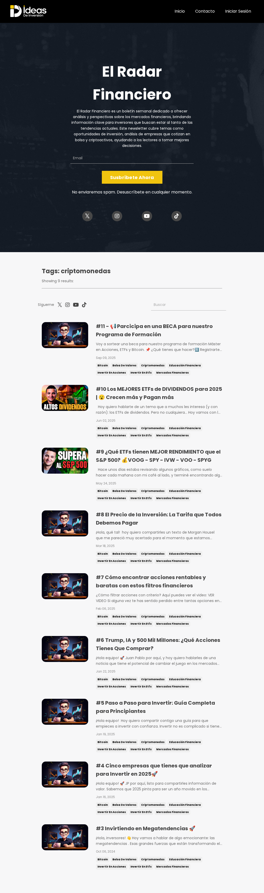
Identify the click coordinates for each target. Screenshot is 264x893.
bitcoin (102, 365)
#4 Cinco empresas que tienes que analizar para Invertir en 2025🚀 (154, 769)
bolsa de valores (124, 365)
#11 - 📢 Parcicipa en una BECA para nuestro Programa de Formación (154, 330)
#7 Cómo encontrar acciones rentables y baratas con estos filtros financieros (151, 581)
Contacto (205, 11)
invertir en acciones (111, 373)
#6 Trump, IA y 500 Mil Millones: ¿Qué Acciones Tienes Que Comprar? (158, 644)
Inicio (180, 11)
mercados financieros (172, 373)
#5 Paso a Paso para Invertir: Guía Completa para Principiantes (155, 707)
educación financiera (185, 365)
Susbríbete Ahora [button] (132, 177)
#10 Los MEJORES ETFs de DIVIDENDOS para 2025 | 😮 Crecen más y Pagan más (159, 393)
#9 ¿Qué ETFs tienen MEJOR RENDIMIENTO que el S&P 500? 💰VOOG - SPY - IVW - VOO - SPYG (158, 456)
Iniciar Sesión (238, 11)
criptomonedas (152, 365)
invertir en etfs (141, 373)
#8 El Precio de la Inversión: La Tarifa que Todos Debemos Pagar (158, 518)
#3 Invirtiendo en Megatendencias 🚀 (145, 828)
